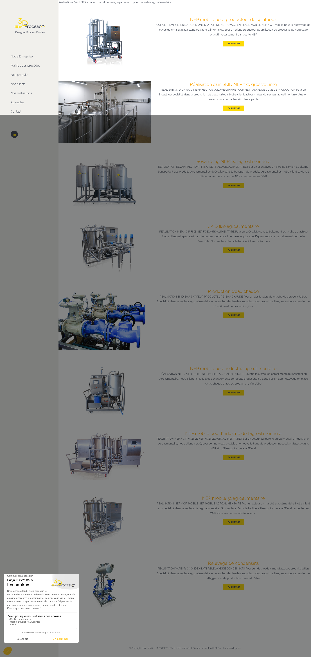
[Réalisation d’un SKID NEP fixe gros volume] (104, 83)
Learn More (233, 43)
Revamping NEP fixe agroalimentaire (233, 161)
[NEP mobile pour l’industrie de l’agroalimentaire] (104, 432)
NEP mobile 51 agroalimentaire (233, 498)
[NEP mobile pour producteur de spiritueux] (104, 19)
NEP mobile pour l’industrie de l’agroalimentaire (233, 433)
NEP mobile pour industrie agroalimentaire (233, 368)
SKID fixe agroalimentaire (233, 226)
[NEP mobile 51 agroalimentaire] (104, 497)
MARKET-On (214, 648)
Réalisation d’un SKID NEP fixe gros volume (233, 84)
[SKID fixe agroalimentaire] (104, 225)
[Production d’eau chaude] (104, 290)
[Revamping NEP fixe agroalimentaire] (104, 160)
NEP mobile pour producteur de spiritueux (233, 19)
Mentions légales (231, 648)
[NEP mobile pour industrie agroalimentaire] (104, 368)
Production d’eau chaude (233, 291)
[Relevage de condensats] (104, 562)
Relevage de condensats (233, 563)
